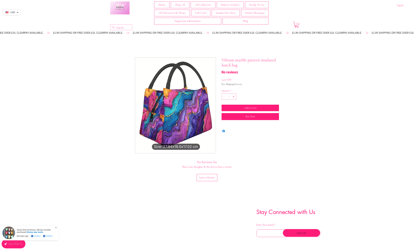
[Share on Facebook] (224, 131)
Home (138, 46)
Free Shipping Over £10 (232, 84)
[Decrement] (224, 97)
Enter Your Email (265, 203)
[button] (203, 4)
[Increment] (234, 97)
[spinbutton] (229, 97)
